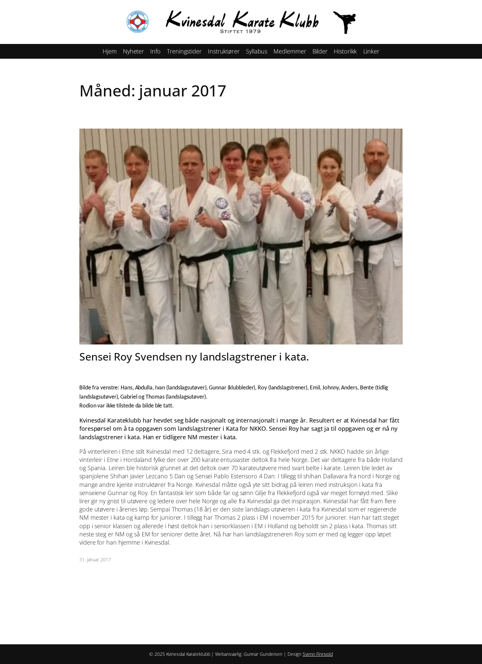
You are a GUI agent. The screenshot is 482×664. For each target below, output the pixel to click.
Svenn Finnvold (318, 654)
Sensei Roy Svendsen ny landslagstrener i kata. (194, 357)
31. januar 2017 (95, 559)
